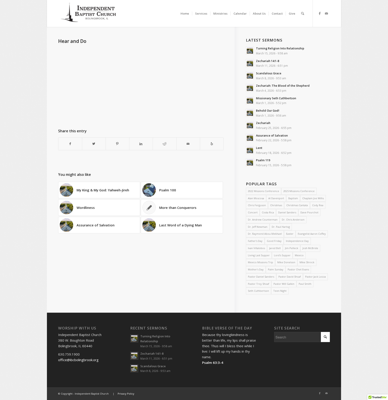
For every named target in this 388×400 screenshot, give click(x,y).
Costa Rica (268, 212)
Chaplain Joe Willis (313, 198)
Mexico (299, 255)
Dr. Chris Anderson (293, 219)
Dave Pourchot (309, 212)
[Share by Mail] (188, 144)
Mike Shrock (307, 262)
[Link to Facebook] (319, 13)
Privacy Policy (126, 393)
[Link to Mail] (326, 13)
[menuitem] (185, 9)
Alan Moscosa (256, 198)
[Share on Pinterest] (117, 144)
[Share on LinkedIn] (141, 144)
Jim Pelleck (291, 248)
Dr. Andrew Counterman (263, 219)
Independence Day (297, 241)
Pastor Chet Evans (298, 269)
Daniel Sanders (287, 212)
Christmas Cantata (297, 205)
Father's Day (255, 241)
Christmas (276, 205)
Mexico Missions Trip (260, 262)
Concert (253, 212)
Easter (289, 233)
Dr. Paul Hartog (281, 226)
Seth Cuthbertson (258, 290)
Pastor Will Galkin (283, 283)
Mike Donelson (286, 262)
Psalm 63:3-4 (212, 362)
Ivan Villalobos (256, 248)
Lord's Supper (282, 255)
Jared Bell (275, 248)
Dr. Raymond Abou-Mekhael (265, 233)
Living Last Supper (259, 255)
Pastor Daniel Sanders (261, 276)
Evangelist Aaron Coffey (312, 233)
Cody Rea (317, 205)
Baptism (293, 198)
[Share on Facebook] (70, 144)
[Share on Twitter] (94, 144)
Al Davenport (276, 198)
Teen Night (280, 290)
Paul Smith (305, 283)
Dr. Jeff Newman (257, 226)
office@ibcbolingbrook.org (78, 360)
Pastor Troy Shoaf (258, 283)
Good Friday (274, 241)
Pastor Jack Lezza (315, 276)
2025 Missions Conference (299, 191)
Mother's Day (256, 269)
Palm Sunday (275, 269)
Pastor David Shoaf (289, 276)
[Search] (302, 13)
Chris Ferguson (257, 205)
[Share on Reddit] (164, 144)
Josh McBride (310, 248)
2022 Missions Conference (263, 191)
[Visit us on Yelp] (211, 144)
